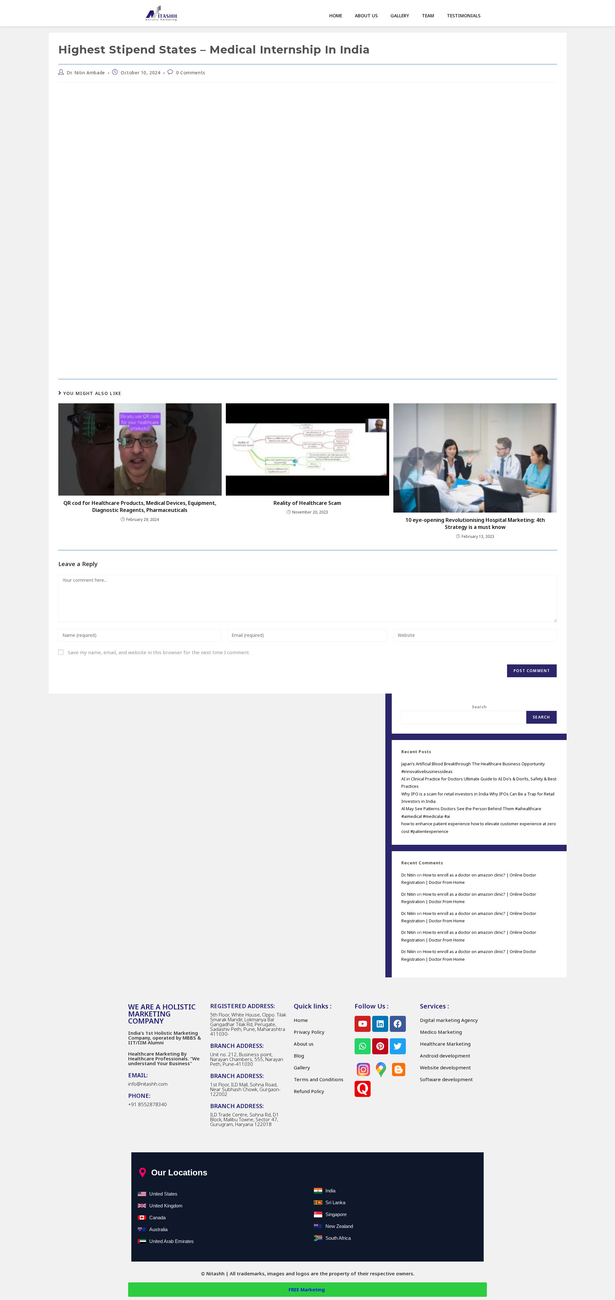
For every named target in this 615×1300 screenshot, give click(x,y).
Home (335, 15)
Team (428, 15)
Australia (158, 1229)
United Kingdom (166, 1205)
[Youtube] (363, 1024)
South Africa (338, 1238)
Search (479, 707)
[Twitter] (398, 1046)
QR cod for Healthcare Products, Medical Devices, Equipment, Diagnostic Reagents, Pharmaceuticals (139, 506)
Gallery (399, 15)
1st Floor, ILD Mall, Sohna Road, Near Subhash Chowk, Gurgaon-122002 (245, 1089)
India (330, 1190)
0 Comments (190, 73)
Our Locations (179, 1172)
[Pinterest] (380, 1046)
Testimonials (463, 15)
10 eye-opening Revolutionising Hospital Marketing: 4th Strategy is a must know (475, 523)
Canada (157, 1217)
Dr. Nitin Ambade (86, 73)
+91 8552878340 (147, 1104)
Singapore (336, 1214)
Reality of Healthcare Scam (307, 502)
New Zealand (339, 1226)
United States (163, 1194)
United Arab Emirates (171, 1241)
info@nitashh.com (148, 1084)
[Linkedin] (380, 1024)
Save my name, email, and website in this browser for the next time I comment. (159, 652)
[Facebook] (398, 1024)
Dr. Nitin (408, 875)
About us (366, 15)
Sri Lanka (335, 1202)
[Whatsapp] (363, 1046)
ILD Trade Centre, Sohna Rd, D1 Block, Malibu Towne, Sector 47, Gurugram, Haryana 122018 (244, 1119)
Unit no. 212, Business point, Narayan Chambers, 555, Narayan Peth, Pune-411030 (246, 1059)
